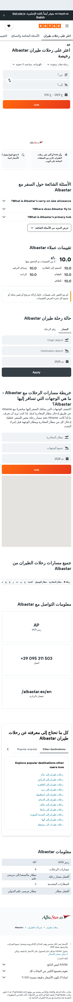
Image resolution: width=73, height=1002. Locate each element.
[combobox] (33, 340)
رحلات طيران (52, 927)
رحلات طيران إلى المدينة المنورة (46, 814)
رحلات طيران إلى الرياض (50, 779)
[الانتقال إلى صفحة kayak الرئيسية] (50, 26)
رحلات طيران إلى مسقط (50, 824)
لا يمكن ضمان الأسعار (58, 954)
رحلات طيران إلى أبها (52, 819)
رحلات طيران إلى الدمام (51, 799)
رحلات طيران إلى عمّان (51, 804)
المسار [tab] (64, 329)
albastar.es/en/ (37, 691)
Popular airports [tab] (27, 749)
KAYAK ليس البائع (57, 964)
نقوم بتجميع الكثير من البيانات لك (48, 971)
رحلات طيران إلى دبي (52, 789)
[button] (4, 15)
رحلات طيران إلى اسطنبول (49, 794)
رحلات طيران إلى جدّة (52, 774)
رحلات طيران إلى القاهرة (50, 784)
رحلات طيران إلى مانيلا (51, 809)
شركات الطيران (35, 927)
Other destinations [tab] (54, 749)
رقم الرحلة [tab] (50, 329)
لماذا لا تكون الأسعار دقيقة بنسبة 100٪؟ (45, 977)
